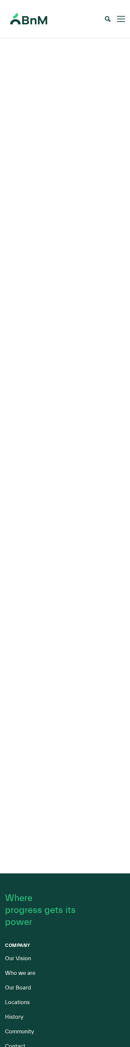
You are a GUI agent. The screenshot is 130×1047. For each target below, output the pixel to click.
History (14, 1017)
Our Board (18, 987)
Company (17, 945)
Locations (17, 1002)
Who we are (20, 973)
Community (19, 1031)
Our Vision (18, 958)
